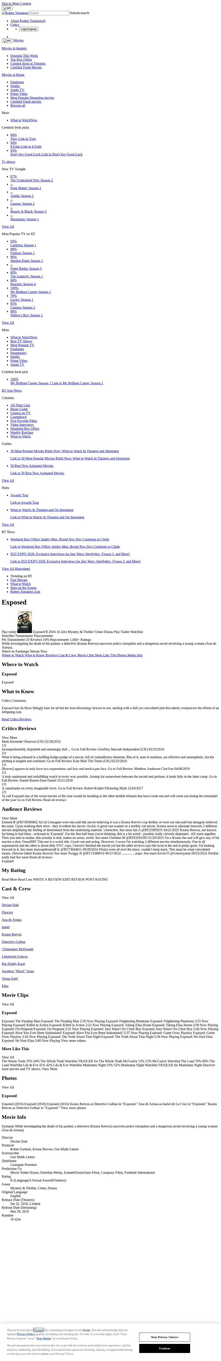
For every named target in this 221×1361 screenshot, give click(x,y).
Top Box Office (21, 59)
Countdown (18, 417)
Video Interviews (22, 424)
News (18, 390)
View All (8, 226)
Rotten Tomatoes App (25, 591)
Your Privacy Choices (164, 1337)
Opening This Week (24, 56)
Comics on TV (20, 413)
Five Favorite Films (23, 421)
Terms (86, 1330)
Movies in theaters (14, 48)
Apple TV (17, 90)
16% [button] (46, 639)
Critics (14, 25)
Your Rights (43, 1338)
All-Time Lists (20, 405)
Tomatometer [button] (16, 639)
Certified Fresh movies (25, 101)
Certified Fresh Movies (26, 67)
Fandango (17, 82)
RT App (8, 390)
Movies (18, 40)
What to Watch (23, 120)
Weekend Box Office (24, 428)
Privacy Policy (26, 1334)
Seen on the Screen (23, 588)
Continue (164, 1348)
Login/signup (28, 29)
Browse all (17, 105)
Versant (38, 1330)
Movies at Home (13, 75)
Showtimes (22, 569)
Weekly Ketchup (21, 432)
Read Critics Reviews (16, 719)
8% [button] (4, 639)
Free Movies (18, 580)
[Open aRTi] (7, 8)
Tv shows (8, 162)
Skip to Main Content (16, 3)
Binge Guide (19, 409)
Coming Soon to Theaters (27, 63)
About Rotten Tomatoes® (28, 21)
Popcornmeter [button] (59, 639)
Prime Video (18, 94)
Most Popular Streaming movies (32, 97)
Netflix (15, 86)
